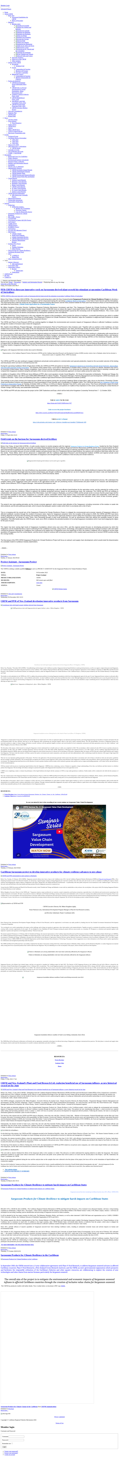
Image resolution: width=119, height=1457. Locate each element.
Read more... (4, 433)
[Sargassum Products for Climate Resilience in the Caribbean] (19, 1259)
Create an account (9, 1454)
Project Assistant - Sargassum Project (19, 562)
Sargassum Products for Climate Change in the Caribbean (19, 1406)
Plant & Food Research (105, 879)
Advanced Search (6, 9)
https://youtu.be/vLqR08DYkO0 (21, 796)
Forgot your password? (11, 1451)
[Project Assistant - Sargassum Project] (12, 565)
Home (11, 282)
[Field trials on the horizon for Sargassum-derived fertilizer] (18, 443)
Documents (17, 282)
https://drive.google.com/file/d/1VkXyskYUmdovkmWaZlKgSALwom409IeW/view (59, 413)
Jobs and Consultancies (15, 594)
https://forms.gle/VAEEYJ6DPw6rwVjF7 (59, 403)
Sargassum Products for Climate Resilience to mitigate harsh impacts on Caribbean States (44, 1185)
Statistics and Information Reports (32, 282)
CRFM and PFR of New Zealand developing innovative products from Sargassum (39, 601)
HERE (63, 1286)
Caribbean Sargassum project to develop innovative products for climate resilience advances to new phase (51, 872)
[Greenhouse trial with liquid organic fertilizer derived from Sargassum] (22, 605)
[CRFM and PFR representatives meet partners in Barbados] (19, 876)
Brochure (11, 1409)
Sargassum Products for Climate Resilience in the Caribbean (30, 1255)
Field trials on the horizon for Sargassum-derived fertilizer (29, 439)
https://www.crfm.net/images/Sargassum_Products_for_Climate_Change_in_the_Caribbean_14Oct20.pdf (40, 794)
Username (5, 1436)
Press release (12, 432)
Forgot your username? (11, 1453)
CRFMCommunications (48, 1406)
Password (5, 1440)
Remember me (6, 1443)
